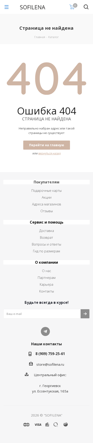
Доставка (46, 230)
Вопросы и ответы (46, 244)
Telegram (45, 331)
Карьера (46, 284)
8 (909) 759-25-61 (50, 353)
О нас (46, 270)
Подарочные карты (46, 190)
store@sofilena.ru (50, 364)
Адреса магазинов (46, 204)
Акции (46, 197)
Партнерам (47, 277)
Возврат (46, 237)
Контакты (46, 291)
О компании (46, 262)
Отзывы (46, 211)
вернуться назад (49, 153)
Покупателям (46, 182)
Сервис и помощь (46, 222)
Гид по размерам (46, 251)
